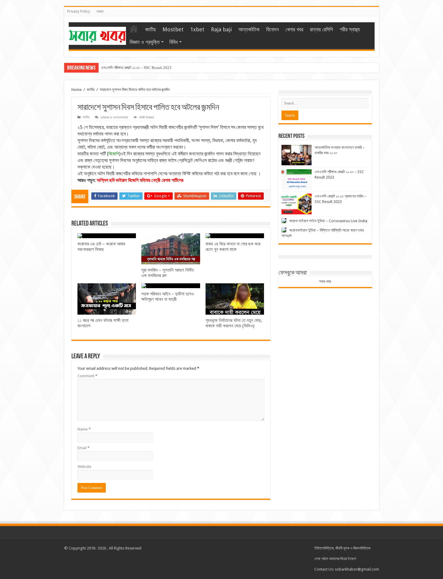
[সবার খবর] (97, 34)
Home (76, 89)
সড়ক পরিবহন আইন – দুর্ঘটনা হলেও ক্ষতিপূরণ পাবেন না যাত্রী (167, 296)
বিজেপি (113, 154)
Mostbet (173, 29)
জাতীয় (150, 29)
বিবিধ (173, 42)
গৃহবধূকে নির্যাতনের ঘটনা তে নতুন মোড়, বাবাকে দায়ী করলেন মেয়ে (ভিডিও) (234, 323)
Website (84, 466)
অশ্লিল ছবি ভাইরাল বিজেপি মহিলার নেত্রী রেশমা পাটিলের (140, 180)
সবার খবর (325, 281)
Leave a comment (114, 117)
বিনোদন (272, 29)
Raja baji (221, 29)
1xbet (197, 29)
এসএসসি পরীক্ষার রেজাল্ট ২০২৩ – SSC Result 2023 (136, 67)
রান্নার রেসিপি (321, 29)
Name (84, 429)
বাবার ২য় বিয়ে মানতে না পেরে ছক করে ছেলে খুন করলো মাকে (233, 246)
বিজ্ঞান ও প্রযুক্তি (145, 42)
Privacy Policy (78, 11)
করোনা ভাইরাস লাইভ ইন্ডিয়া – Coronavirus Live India (328, 221)
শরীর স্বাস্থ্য (350, 29)
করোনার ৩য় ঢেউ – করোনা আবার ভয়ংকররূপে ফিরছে (101, 246)
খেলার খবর (294, 29)
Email (83, 448)
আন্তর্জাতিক (248, 29)
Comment (87, 376)
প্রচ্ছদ (100, 11)
